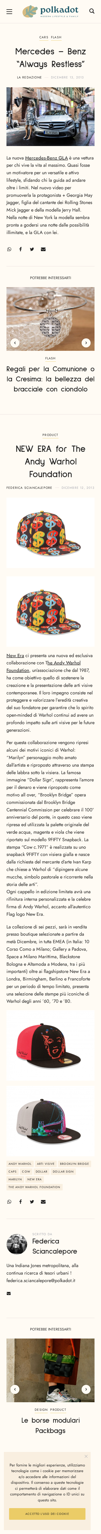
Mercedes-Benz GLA (46, 158)
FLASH (56, 37)
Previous (14, 342)
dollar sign (63, 1171)
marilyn (15, 1179)
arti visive (46, 1164)
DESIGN (41, 1409)
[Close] (86, 1456)
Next (86, 342)
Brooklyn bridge (74, 1164)
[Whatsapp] (9, 249)
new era (34, 1179)
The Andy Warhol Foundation (35, 1187)
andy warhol (20, 1164)
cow (26, 1171)
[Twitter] (32, 249)
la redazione (29, 77)
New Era (15, 655)
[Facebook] (20, 249)
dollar (42, 1171)
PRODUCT (50, 435)
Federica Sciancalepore (29, 487)
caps (13, 1171)
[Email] (43, 249)
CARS (43, 37)
